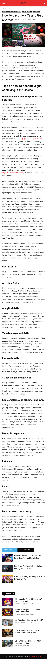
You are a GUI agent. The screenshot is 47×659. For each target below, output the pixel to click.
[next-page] (7, 587)
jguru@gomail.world (35, 656)
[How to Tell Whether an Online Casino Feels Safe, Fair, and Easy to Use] (7, 558)
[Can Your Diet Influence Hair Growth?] (7, 622)
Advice (10, 8)
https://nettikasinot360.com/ (13, 173)
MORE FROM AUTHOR (26, 550)
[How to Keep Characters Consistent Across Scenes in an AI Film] (7, 633)
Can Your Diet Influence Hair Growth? (29, 620)
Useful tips (36, 11)
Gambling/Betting (27, 11)
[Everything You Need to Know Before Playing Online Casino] (7, 568)
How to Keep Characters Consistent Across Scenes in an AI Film (28, 631)
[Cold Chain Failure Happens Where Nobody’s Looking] (7, 643)
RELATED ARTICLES (9, 550)
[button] (44, 3)
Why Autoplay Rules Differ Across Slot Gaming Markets (29, 600)
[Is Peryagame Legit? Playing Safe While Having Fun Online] (7, 579)
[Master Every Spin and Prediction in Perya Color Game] (7, 612)
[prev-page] (3, 587)
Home (4, 8)
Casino (9, 11)
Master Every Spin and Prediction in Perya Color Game (28, 610)
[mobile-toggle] (3, 3)
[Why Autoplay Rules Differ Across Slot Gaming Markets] (7, 602)
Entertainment (17, 11)
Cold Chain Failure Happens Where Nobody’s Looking (28, 642)
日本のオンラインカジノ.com (31, 139)
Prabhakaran (8, 19)
